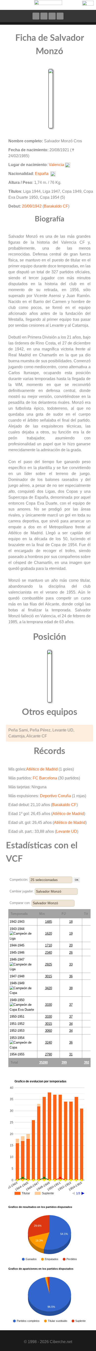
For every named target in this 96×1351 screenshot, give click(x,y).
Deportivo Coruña (55, 796)
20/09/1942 (32, 206)
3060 (48, 1030)
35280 (43, 1062)
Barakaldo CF (56, 206)
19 (71, 933)
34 (71, 1024)
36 (71, 976)
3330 (48, 1005)
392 (86, 1062)
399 (64, 1062)
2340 (48, 952)
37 (71, 1005)
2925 (48, 964)
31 (71, 1054)
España (41, 174)
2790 (48, 1054)
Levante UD (66, 831)
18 (71, 921)
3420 (48, 988)
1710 (48, 945)
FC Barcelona (45, 778)
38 (71, 988)
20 (71, 945)
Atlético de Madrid (42, 769)
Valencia (56, 165)
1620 (48, 933)
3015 (48, 976)
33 (71, 964)
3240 (48, 1042)
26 (71, 952)
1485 (48, 921)
